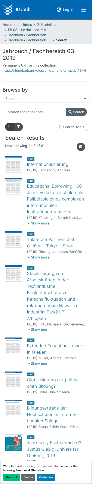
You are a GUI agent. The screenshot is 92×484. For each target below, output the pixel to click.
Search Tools (73, 127)
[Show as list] (9, 127)
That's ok (12, 477)
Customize (46, 477)
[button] (17, 9)
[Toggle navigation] (83, 10)
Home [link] (7, 24)
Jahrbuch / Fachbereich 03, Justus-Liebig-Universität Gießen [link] (29, 35)
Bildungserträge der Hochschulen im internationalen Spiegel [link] (51, 414)
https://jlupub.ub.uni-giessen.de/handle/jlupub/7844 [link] (44, 70)
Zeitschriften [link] (47, 24)
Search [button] (78, 112)
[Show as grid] (18, 127)
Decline (28, 477)
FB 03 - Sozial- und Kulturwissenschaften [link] (29, 30)
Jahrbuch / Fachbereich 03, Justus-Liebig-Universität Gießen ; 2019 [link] (54, 449)
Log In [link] (68, 9)
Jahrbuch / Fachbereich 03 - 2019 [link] (29, 40)
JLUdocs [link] (25, 24)
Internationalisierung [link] (47, 164)
